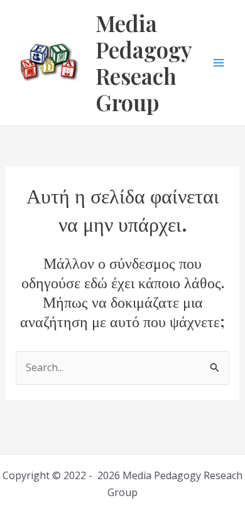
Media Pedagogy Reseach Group (143, 62)
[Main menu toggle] (218, 63)
